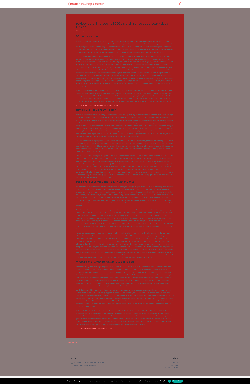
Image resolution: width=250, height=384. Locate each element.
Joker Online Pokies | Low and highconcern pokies (94, 328)
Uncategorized (82, 31)
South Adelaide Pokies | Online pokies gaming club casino (97, 105)
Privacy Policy (177, 381)
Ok (169, 381)
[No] (248, 381)
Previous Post (72, 342)
